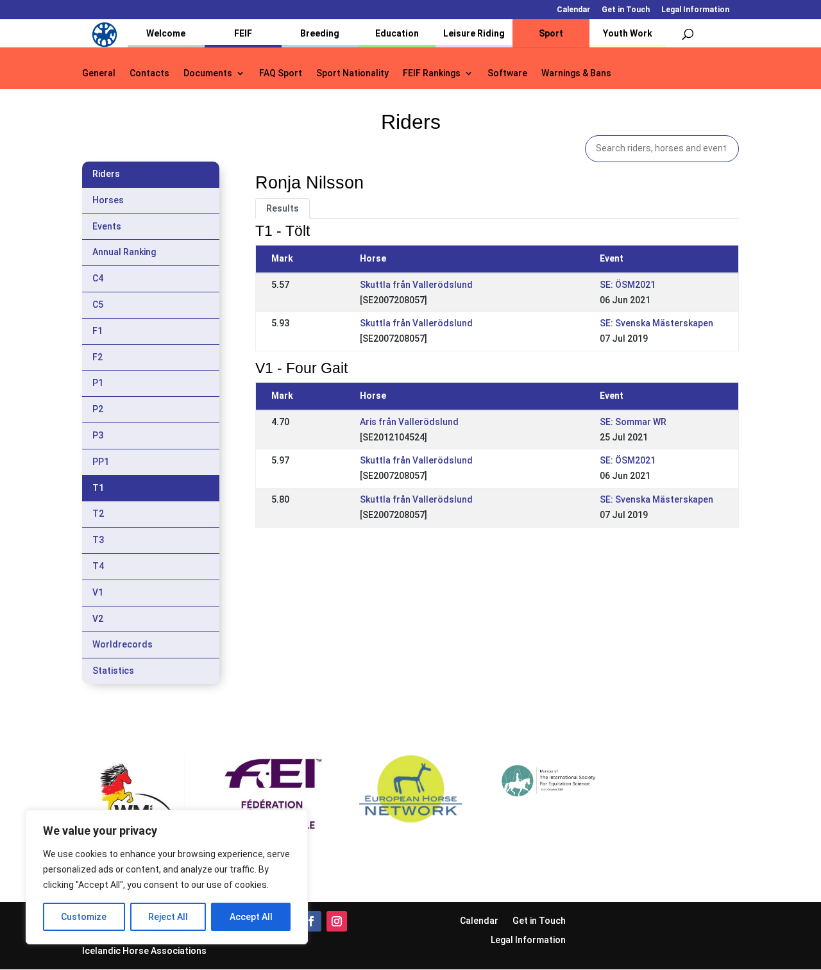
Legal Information (695, 10)
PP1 (100, 461)
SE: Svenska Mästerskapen (656, 323)
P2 (97, 409)
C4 (97, 278)
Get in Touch (626, 10)
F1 (97, 331)
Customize (83, 917)
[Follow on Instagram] (336, 921)
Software (507, 73)
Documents (207, 73)
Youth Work (627, 33)
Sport (551, 33)
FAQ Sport (280, 73)
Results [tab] (282, 208)
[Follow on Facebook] (311, 921)
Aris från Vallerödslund (409, 422)
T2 (98, 513)
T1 (98, 488)
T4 (98, 566)
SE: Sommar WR (633, 422)
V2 (97, 619)
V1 (97, 592)
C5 (97, 304)
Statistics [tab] (113, 670)
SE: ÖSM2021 (628, 285)
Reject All (168, 917)
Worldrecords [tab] (122, 644)
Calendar (573, 10)
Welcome (165, 33)
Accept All (251, 917)
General (98, 73)
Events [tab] (106, 226)
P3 (97, 435)
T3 (98, 540)
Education (397, 33)
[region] (167, 877)
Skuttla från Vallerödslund (416, 285)
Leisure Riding (474, 33)
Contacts (149, 73)
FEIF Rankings (432, 73)
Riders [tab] (106, 174)
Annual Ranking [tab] (124, 252)
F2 (97, 357)
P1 (97, 383)
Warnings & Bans (576, 73)
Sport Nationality (352, 73)
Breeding (319, 33)
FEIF (243, 33)
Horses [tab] (108, 200)
